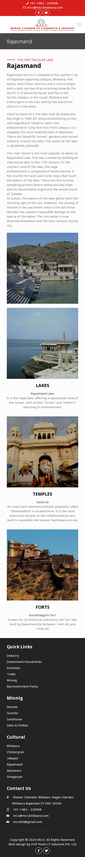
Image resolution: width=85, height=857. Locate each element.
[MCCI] (42, 24)
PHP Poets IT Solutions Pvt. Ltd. (54, 844)
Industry (13, 655)
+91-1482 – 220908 (27, 809)
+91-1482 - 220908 (44, 3)
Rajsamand (14, 764)
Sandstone (14, 719)
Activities (13, 668)
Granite (12, 713)
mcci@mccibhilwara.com (45, 7)
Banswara (14, 770)
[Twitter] (46, 12)
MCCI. (41, 840)
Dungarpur (15, 777)
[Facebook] (38, 12)
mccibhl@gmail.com (27, 822)
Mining (12, 680)
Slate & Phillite (17, 725)
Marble (12, 707)
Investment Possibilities (24, 662)
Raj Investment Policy (22, 686)
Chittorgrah (15, 752)
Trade (11, 674)
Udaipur (13, 758)
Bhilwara (13, 746)
